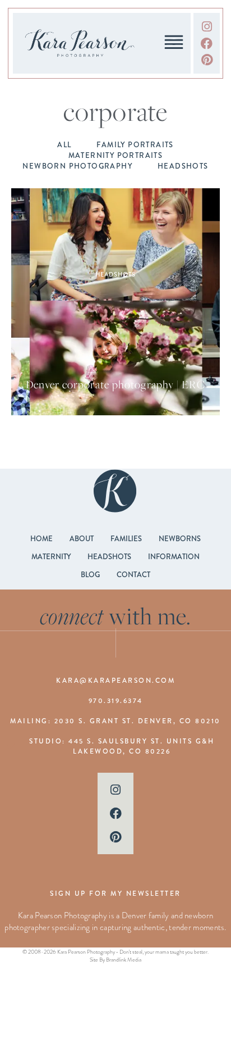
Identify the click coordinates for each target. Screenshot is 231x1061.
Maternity (51, 556)
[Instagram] (206, 27)
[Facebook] (206, 43)
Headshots (115, 274)
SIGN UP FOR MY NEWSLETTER (115, 893)
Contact (133, 574)
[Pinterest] (206, 60)
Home (41, 538)
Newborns (180, 538)
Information (174, 556)
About (82, 538)
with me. (116, 616)
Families (126, 538)
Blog (90, 574)
